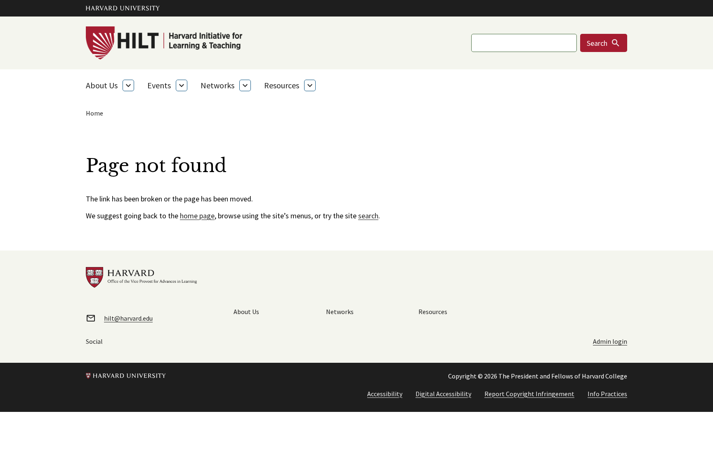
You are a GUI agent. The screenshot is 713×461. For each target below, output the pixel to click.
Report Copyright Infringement (529, 394)
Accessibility (384, 394)
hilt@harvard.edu (128, 318)
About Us (102, 85)
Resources (281, 85)
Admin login (610, 341)
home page (197, 215)
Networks (217, 85)
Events (159, 85)
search (368, 215)
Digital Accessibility (443, 394)
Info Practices (607, 394)
